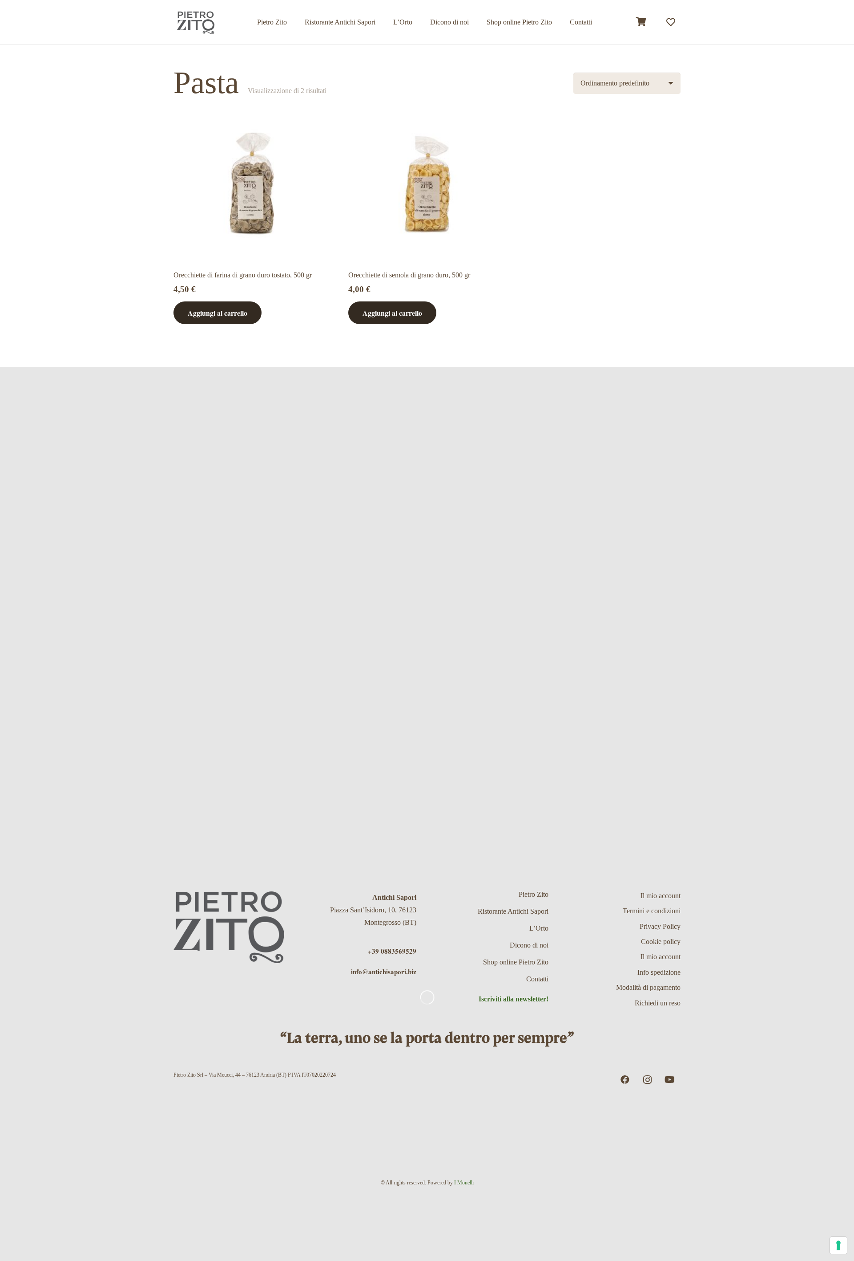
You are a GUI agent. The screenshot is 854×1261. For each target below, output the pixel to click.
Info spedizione (659, 972)
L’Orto (538, 928)
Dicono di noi (529, 945)
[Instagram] (647, 1080)
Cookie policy (661, 941)
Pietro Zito (533, 894)
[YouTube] (669, 1080)
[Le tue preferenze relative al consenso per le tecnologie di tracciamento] (838, 1245)
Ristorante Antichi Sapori (513, 911)
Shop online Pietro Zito (515, 962)
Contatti (537, 979)
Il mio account (660, 895)
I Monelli (464, 1183)
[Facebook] (625, 1080)
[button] (558, 22)
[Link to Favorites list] (671, 22)
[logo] (195, 22)
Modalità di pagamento (648, 987)
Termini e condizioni (652, 911)
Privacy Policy (660, 926)
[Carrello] (641, 22)
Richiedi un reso (658, 1003)
